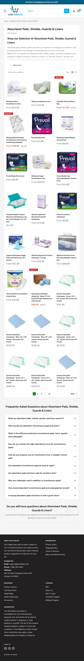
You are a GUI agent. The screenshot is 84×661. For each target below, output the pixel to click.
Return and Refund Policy (55, 555)
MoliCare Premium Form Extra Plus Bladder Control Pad (66, 257)
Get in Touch (50, 594)
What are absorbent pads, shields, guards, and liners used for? (36, 418)
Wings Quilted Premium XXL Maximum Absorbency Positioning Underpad (16, 140)
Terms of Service (52, 551)
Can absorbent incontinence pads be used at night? (31, 465)
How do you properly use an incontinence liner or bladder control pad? (37, 456)
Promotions (8, 600)
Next (72, 394)
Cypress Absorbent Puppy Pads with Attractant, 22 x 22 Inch (16, 257)
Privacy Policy (51, 545)
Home (6, 21)
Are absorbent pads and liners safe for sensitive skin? (32, 473)
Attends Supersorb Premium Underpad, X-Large (42, 256)
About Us (49, 590)
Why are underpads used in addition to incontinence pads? (34, 480)
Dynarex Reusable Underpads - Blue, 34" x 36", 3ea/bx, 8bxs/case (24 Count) (16, 338)
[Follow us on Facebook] (5, 648)
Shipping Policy (52, 548)
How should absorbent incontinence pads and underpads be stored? (38, 488)
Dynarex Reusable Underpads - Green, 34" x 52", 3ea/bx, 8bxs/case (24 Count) (67, 338)
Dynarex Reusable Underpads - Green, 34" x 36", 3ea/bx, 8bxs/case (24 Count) (41, 379)
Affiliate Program (52, 600)
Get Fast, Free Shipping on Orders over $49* (42, 2)
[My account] (74, 11)
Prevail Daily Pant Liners (15, 176)
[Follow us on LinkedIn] (13, 648)
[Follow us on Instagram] (9, 648)
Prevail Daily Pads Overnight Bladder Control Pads (66, 178)
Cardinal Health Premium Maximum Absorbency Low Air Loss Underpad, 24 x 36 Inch (16, 218)
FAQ (47, 587)
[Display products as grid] (72, 72)
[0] (78, 11)
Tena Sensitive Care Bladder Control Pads (16, 295)
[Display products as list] (76, 72)
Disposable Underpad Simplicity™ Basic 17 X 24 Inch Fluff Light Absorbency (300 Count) (41, 297)
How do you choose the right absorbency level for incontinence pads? (37, 445)
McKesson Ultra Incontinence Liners (13, 102)
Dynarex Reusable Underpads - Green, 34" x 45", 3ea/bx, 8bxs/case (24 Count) (16, 379)
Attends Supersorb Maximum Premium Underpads (38, 217)
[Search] (66, 11)
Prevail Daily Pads (38, 138)
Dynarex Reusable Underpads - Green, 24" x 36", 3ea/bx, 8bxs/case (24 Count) (67, 297)
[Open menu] (5, 11)
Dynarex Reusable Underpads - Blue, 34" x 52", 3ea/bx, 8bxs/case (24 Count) (67, 379)
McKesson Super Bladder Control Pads (66, 139)
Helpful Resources (11, 597)
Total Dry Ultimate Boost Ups (66, 102)
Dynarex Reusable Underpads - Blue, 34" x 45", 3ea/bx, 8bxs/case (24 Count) (41, 338)
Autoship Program (53, 597)
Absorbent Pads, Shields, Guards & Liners (24, 21)
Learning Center (10, 590)
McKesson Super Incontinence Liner (38, 177)
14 (49, 394)
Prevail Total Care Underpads (63, 216)
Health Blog (8, 594)
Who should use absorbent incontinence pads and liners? (34, 426)
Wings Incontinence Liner (40, 101)
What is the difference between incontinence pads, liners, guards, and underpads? (38, 435)
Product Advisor (10, 587)
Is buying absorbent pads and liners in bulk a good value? (33, 495)
